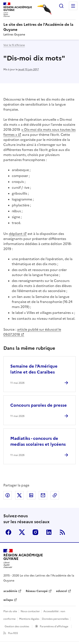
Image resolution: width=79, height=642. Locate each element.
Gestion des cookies (17, 626)
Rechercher (61, 6)
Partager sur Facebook (7, 495)
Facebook (8, 532)
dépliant (16, 233)
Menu (73, 6)
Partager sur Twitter (19, 495)
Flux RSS (13, 633)
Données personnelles (55, 619)
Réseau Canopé (37, 591)
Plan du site (10, 611)
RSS (62, 532)
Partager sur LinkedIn (31, 495)
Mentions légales (29, 619)
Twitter (22, 532)
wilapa (8, 600)
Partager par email (43, 495)
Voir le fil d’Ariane (14, 45)
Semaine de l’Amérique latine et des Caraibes (34, 369)
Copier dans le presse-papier (55, 495)
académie (10, 591)
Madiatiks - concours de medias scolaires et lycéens (38, 441)
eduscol (61, 591)
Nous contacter (30, 611)
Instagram (35, 532)
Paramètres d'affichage (54, 626)
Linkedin (49, 532)
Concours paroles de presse (38, 405)
